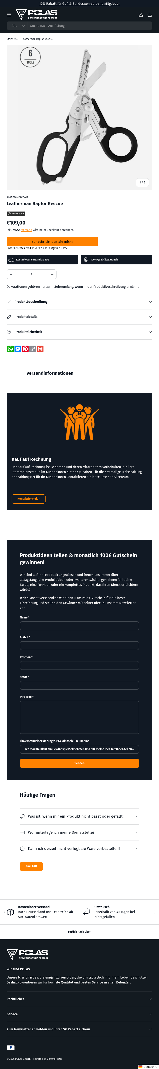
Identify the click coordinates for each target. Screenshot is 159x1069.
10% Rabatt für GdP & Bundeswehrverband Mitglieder (79, 4)
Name (24, 617)
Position (25, 657)
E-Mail (24, 637)
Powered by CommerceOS (47, 1058)
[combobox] (79, 25)
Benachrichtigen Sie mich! (52, 242)
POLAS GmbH (22, 1058)
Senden (79, 763)
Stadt (23, 677)
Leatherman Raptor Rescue (37, 39)
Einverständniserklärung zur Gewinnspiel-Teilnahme (54, 741)
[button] (148, 1067)
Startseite (12, 39)
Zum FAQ (31, 866)
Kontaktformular (28, 499)
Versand (26, 230)
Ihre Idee (26, 697)
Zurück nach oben (79, 931)
